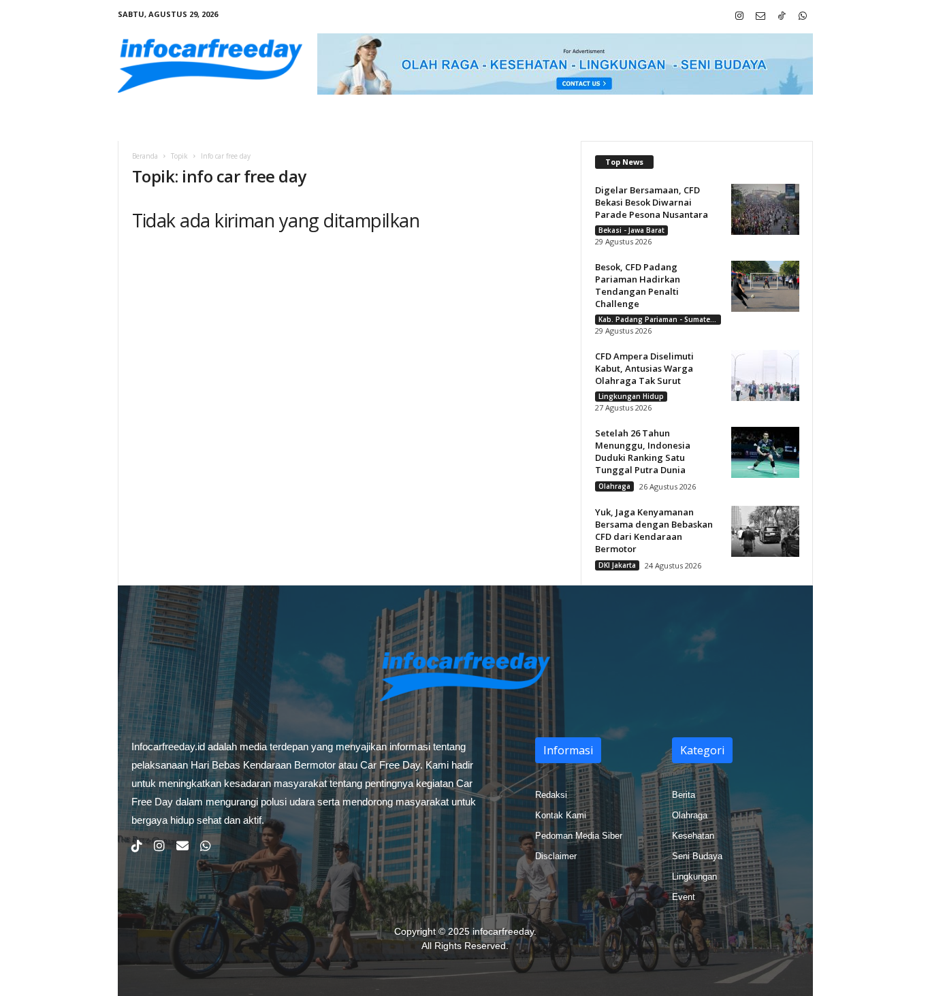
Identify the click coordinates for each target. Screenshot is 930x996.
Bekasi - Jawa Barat (631, 230)
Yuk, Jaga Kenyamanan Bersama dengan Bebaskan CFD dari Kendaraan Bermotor (654, 530)
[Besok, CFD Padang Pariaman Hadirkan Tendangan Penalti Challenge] (765, 286)
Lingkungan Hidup (631, 396)
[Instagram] (739, 17)
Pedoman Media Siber (578, 836)
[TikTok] (781, 17)
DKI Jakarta (617, 565)
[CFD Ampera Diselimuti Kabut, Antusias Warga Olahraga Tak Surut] (765, 375)
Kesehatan (693, 836)
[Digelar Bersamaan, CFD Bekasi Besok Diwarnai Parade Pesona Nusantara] (765, 209)
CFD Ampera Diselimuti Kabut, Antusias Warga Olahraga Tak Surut (644, 368)
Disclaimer (556, 856)
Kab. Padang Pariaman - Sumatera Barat (659, 319)
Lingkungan (694, 876)
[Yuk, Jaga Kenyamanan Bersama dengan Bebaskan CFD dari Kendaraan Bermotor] (765, 531)
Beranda (145, 156)
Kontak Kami (560, 815)
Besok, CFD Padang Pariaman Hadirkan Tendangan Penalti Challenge (637, 285)
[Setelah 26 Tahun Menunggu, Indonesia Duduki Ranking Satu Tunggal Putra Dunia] (765, 452)
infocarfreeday (503, 931)
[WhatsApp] (803, 17)
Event (683, 897)
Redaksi (551, 795)
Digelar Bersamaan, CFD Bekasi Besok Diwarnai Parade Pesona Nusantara (651, 202)
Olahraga (614, 486)
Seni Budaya (697, 856)
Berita (683, 795)
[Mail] (760, 17)
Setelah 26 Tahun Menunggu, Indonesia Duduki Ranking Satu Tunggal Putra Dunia (642, 451)
